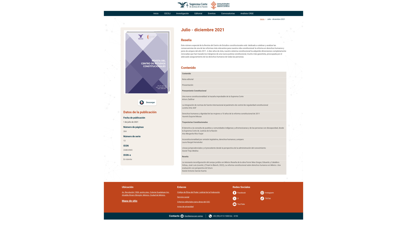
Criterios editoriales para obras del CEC (193, 202)
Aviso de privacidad (185, 206)
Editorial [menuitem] (198, 13)
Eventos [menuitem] (211, 13)
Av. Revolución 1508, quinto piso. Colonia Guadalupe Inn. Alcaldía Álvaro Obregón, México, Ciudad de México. (145, 193)
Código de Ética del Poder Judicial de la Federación (198, 192)
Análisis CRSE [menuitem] (247, 13)
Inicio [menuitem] (155, 13)
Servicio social (183, 197)
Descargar (150, 102)
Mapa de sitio (129, 200)
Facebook (241, 193)
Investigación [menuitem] (182, 13)
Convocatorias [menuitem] (228, 13)
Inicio (262, 19)
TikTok (268, 198)
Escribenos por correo (194, 216)
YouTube (241, 204)
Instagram (269, 193)
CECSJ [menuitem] (167, 13)
